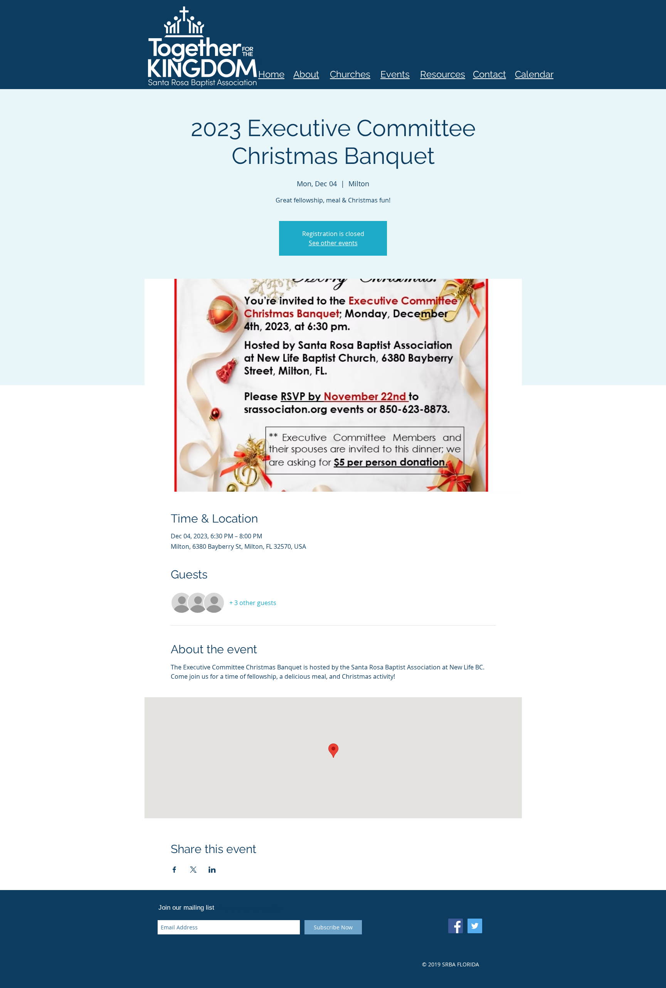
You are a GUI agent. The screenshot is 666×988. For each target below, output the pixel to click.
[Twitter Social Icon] (475, 926)
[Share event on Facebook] (174, 870)
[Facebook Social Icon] (455, 926)
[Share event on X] (193, 870)
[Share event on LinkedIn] (212, 870)
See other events (333, 243)
